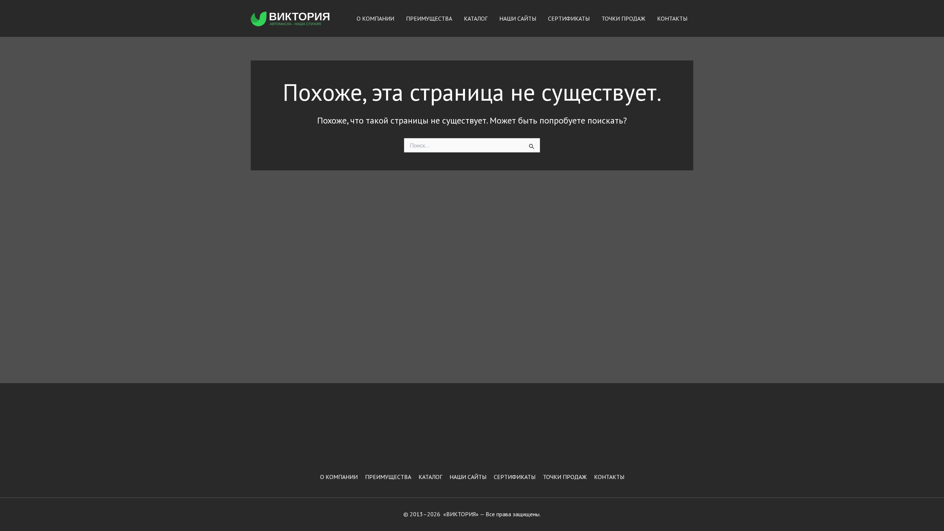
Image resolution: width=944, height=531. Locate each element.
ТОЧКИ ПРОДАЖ (623, 18)
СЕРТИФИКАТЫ (569, 18)
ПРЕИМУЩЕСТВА (429, 18)
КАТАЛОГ (475, 18)
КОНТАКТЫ (672, 18)
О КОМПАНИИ (375, 18)
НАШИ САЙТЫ (517, 18)
